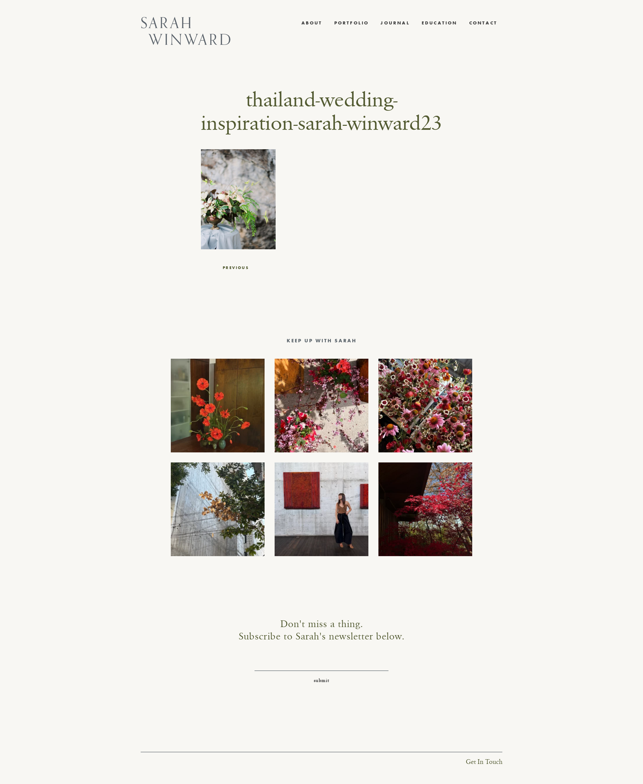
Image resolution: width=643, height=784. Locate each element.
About (312, 23)
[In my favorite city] (321, 509)
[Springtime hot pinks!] (321, 405)
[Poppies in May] (218, 405)
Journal (395, 23)
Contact (483, 23)
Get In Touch (484, 762)
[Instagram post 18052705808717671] (218, 509)
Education (439, 23)
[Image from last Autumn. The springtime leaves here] (425, 509)
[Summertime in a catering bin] (425, 405)
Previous (236, 267)
